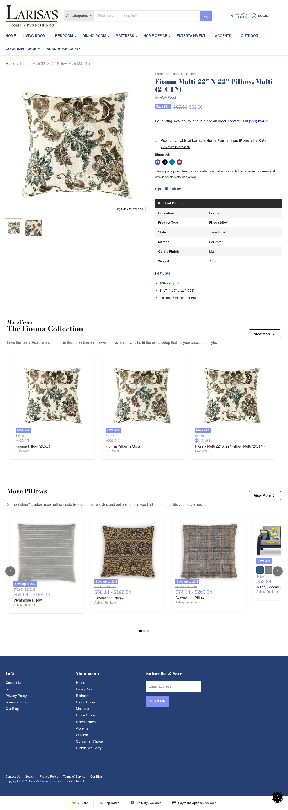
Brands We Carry (64, 49)
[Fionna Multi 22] (14, 228)
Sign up (157, 701)
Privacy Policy (16, 696)
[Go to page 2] (144, 631)
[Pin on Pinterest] (179, 162)
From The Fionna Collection (175, 74)
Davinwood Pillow (109, 598)
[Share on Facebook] (157, 162)
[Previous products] (10, 571)
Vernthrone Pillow (28, 600)
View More (262, 334)
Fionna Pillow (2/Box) (33, 446)
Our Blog (12, 709)
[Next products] (278, 571)
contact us (236, 121)
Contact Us (14, 682)
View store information (175, 147)
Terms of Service (18, 702)
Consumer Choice (23, 49)
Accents (223, 36)
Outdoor (250, 36)
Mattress (125, 36)
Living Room (35, 36)
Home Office (156, 36)
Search (11, 689)
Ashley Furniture (24, 604)
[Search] (206, 16)
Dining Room (95, 36)
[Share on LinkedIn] (172, 162)
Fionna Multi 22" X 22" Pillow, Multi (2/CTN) (230, 446)
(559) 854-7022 (261, 121)
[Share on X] (165, 162)
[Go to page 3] (148, 631)
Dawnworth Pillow (190, 598)
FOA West (168, 97)
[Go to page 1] (140, 631)
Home (11, 36)
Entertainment (191, 36)
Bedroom (64, 36)
